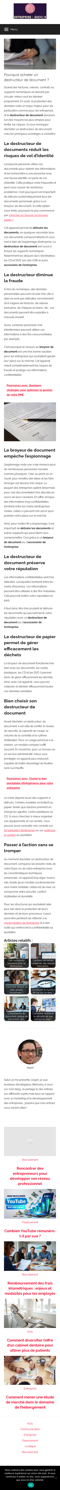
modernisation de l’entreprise (21, 922)
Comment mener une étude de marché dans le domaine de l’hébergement (30, 1402)
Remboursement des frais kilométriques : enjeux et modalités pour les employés (30, 1288)
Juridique (30, 1446)
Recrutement (30, 1159)
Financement (30, 1222)
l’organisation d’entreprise (19, 830)
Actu (30, 1331)
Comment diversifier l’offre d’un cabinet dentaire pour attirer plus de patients (30, 1345)
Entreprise (30, 1388)
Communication (30, 1429)
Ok (30, 1485)
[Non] (56, 1478)
